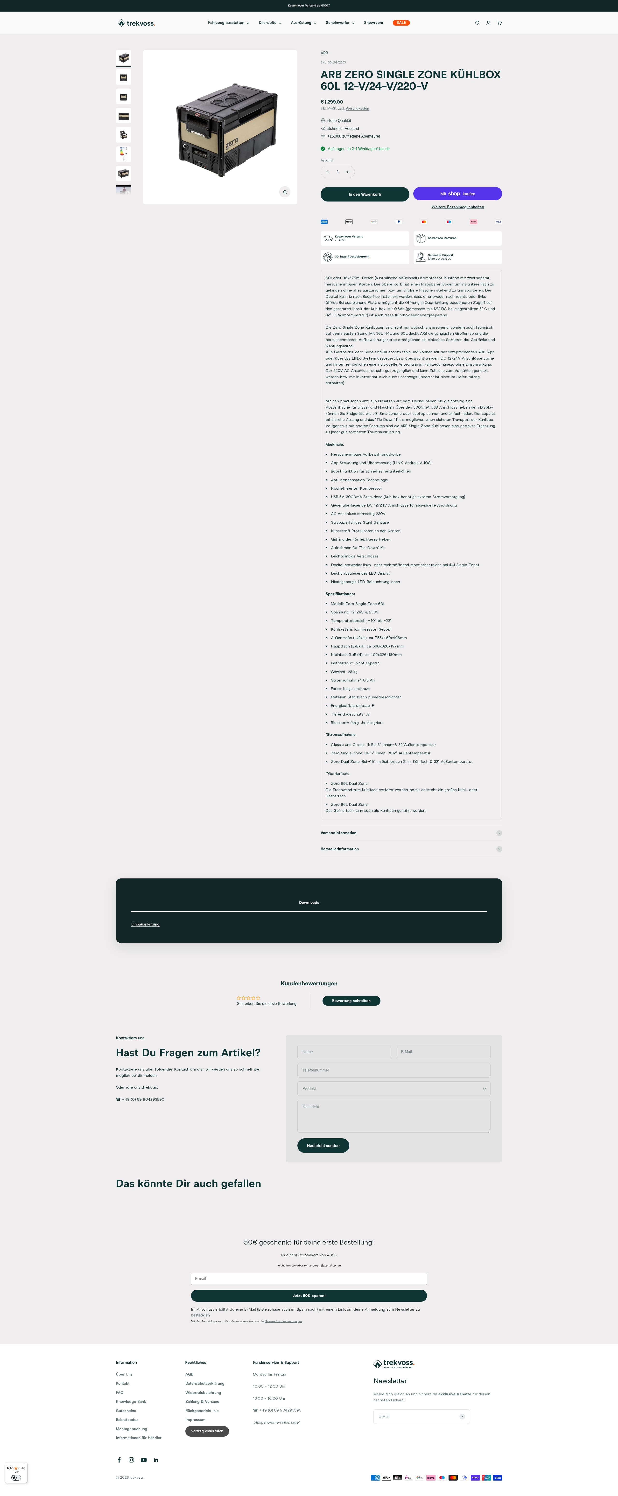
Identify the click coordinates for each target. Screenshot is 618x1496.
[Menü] (24, 1465)
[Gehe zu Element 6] (123, 154)
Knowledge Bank (131, 1401)
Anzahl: (327, 161)
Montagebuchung (131, 1428)
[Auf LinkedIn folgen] (156, 1460)
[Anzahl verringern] (328, 172)
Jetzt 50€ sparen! (309, 1295)
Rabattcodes (127, 1419)
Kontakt (123, 1383)
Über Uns (124, 1374)
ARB (324, 53)
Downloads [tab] (309, 902)
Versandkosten (357, 108)
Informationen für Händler (139, 1437)
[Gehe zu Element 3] (123, 97)
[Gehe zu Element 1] (123, 58)
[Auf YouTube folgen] (143, 1460)
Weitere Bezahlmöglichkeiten (458, 207)
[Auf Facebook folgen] (119, 1460)
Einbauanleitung (145, 924)
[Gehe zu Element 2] (123, 77)
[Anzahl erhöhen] (348, 172)
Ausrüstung (301, 23)
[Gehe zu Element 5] (123, 135)
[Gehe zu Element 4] (123, 116)
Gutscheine (126, 1410)
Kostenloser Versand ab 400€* (309, 5)
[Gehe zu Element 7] (123, 174)
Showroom (373, 23)
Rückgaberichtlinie (202, 1410)
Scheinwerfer (338, 23)
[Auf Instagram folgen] (131, 1460)
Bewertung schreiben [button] (351, 1000)
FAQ (120, 1392)
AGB (189, 1374)
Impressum (195, 1419)
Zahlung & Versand (202, 1401)
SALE (401, 23)
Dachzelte (267, 23)
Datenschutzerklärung (205, 1383)
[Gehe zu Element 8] (123, 191)
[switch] (16, 1478)
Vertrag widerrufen (207, 1431)
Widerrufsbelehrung (203, 1392)
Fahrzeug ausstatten (226, 23)
